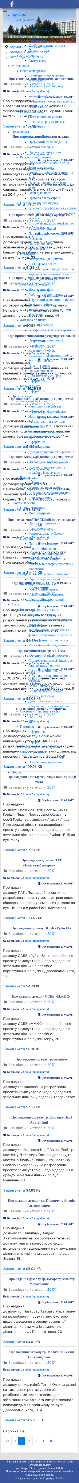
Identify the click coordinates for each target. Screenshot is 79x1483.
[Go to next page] (43, 1441)
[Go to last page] (51, 1441)
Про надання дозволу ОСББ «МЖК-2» (41, 996)
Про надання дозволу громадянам (41, 1059)
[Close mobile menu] (5, 11)
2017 (51, 787)
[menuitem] (19, 15)
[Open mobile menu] (77, 0)
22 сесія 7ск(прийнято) (35, 794)
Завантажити (14, 850)
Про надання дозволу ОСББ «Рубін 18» (41, 928)
